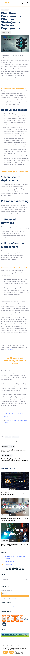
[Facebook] (8, 441)
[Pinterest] (14, 441)
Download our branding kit (8, 606)
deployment (15, 436)
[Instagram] (10, 569)
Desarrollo (5, 9)
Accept (5, 652)
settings (17, 649)
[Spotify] (23, 569)
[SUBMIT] (15, 596)
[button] (22, 3)
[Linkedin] (16, 441)
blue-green (8, 436)
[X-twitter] (16, 569)
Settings (17, 652)
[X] (11, 441)
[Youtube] (20, 569)
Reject (11, 652)
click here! (9, 349)
